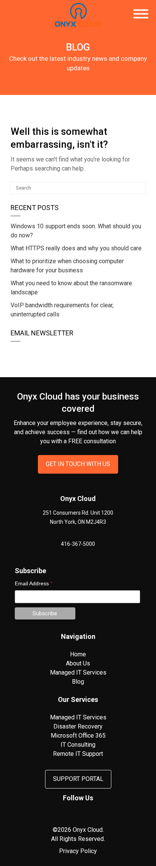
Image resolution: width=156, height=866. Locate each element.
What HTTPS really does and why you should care (76, 248)
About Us (78, 663)
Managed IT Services (78, 672)
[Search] (138, 188)
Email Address (33, 583)
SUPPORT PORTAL (78, 778)
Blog (78, 681)
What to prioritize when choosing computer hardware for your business (67, 266)
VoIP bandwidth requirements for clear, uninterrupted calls (62, 310)
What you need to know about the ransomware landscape (71, 288)
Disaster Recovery (78, 726)
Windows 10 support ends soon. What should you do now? (76, 231)
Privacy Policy (78, 851)
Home (78, 654)
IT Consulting (78, 744)
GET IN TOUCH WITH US (78, 464)
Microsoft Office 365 (78, 735)
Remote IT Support (78, 753)
